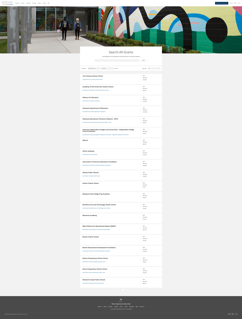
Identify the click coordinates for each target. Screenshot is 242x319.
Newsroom (131, 306)
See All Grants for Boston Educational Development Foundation (96, 251)
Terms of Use (25, 314)
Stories (22, 3)
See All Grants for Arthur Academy (90, 154)
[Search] (48, 3)
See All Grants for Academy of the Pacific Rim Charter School (96, 90)
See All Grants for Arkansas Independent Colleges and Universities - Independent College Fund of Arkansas (106, 134)
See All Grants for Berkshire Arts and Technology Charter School (96, 208)
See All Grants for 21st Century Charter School (93, 79)
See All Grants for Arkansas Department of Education (94, 111)
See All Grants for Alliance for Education (91, 100)
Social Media (129, 309)
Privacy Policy (19, 314)
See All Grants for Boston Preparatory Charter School (94, 261)
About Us (17, 3)
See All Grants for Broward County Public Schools (93, 283)
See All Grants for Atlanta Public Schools (91, 176)
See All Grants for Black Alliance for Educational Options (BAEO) (96, 229)
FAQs (137, 306)
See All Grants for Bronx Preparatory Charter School (94, 272)
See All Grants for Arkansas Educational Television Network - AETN (97, 122)
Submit (143, 60)
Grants (39, 3)
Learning (34, 3)
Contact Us (142, 306)
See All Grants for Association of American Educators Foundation (97, 165)
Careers (44, 3)
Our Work (28, 3)
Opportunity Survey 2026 (222, 3)
